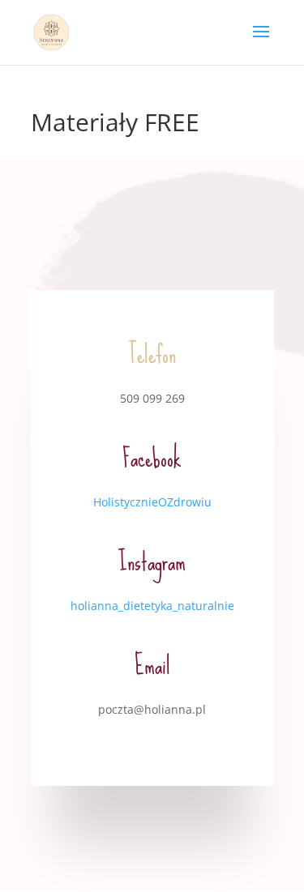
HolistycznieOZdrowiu (152, 502)
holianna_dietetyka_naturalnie (152, 605)
